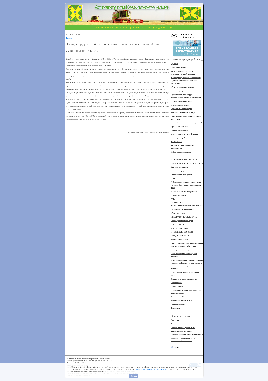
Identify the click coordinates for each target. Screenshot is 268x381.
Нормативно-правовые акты (129, 27)
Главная (99, 27)
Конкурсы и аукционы (179, 167)
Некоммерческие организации (182, 209)
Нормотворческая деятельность (183, 328)
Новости (109, 27)
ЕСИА (173, 199)
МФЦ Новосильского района (181, 175)
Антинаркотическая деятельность (184, 279)
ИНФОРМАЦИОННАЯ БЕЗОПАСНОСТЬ (187, 163)
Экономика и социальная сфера (183, 113)
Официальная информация (181, 109)
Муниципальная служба (180, 105)
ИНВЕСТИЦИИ (177, 286)
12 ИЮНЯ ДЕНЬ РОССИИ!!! (182, 232)
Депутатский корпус (178, 324)
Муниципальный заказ (179, 127)
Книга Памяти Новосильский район (184, 297)
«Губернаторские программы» (182, 87)
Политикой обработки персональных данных (152, 369)
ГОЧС (173, 178)
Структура (175, 320)
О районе (174, 64)
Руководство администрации (181, 101)
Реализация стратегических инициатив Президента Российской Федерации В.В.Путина (186, 80)
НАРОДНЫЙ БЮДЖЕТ (180, 236)
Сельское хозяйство (178, 195)
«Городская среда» (178, 213)
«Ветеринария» (176, 283)
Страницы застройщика (180, 138)
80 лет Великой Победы (179, 228)
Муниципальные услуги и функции (184, 134)
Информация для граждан (181, 152)
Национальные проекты (180, 240)
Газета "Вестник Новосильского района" (186, 123)
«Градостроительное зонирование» (184, 192)
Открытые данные (178, 304)
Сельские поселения (178, 156)
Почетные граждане (178, 91)
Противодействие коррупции (182, 221)
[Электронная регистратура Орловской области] (187, 56)
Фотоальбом (175, 308)
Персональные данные (179, 130)
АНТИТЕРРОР (176, 142)
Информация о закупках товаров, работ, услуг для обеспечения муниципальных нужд (186, 185)
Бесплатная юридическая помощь (184, 171)
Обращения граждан (178, 67)
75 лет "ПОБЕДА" (178, 224)
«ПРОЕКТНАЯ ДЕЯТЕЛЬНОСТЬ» (184, 217)
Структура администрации (159, 27)
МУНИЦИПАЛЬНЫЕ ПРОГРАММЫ (185, 160)
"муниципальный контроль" (182, 250)
